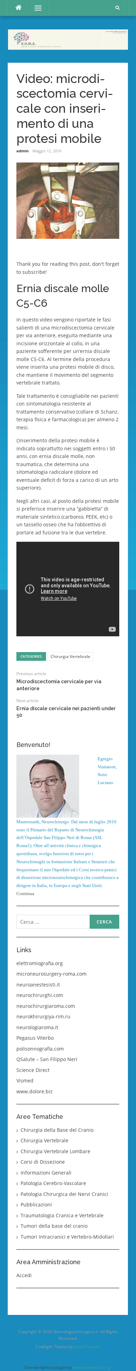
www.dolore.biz (34, 1091)
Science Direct (33, 1070)
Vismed (24, 1080)
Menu (35, 8)
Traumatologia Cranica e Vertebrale (62, 1215)
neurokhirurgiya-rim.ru (43, 1016)
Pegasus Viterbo (35, 1037)
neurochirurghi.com (39, 995)
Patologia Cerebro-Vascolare (53, 1183)
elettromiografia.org (39, 963)
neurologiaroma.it (37, 1027)
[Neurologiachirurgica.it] (68, 38)
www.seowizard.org (92, 1367)
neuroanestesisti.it (38, 984)
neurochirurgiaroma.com (45, 1006)
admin (22, 150)
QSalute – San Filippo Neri (46, 1059)
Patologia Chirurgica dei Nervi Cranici (64, 1194)
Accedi (24, 1275)
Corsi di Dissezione (43, 1161)
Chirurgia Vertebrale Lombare (55, 1151)
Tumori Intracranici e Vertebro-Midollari (67, 1236)
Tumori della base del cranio (54, 1226)
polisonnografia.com (40, 1048)
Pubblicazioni (36, 1204)
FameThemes (87, 1347)
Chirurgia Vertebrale (70, 656)
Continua (25, 893)
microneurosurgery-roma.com (51, 973)
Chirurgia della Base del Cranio (57, 1130)
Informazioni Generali (46, 1172)
